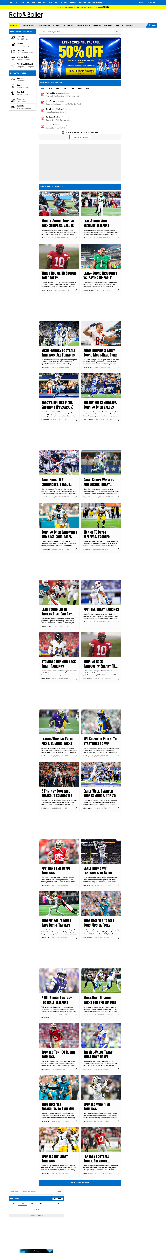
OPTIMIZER (108, 25)
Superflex (21, 99)
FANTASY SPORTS (29, 25)
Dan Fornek (45, 756)
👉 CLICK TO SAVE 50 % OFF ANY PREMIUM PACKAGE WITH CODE (83, 7)
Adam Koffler (87, 367)
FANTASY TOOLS (83, 25)
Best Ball (20, 92)
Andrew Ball (45, 937)
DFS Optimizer (23, 57)
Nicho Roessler (88, 885)
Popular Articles (18, 73)
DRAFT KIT (119, 25)
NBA (22, 2)
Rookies (20, 85)
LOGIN (141, 2)
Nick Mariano (45, 678)
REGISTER (151, 2)
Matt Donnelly (87, 678)
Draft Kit (21, 36)
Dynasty (20, 106)
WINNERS (73, 2)
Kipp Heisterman (88, 497)
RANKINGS (97, 25)
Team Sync (21, 50)
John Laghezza (88, 419)
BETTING (64, 2)
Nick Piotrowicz (88, 1173)
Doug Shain (45, 419)
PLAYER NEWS (44, 25)
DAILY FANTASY (68, 25)
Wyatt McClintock (88, 290)
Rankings (20, 43)
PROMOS (129, 25)
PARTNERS (82, 2)
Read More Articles (80, 1183)
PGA (33, 2)
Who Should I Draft (25, 64)
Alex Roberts (45, 238)
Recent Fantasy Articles (51, 187)
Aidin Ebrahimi (88, 1015)
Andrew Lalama (46, 1015)
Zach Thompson (46, 290)
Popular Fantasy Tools (21, 31)
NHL (28, 2)
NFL (11, 2)
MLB (17, 2)
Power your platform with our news (82, 132)
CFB (44, 2)
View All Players (36, 1215)
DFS (56, 2)
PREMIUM (13, 25)
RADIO (153, 25)
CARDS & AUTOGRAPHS (96, 2)
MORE (51, 2)
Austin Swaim (45, 497)
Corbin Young (45, 549)
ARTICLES (56, 25)
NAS (39, 2)
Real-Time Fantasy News (51, 83)
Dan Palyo (86, 549)
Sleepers (20, 78)
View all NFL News (80, 137)
